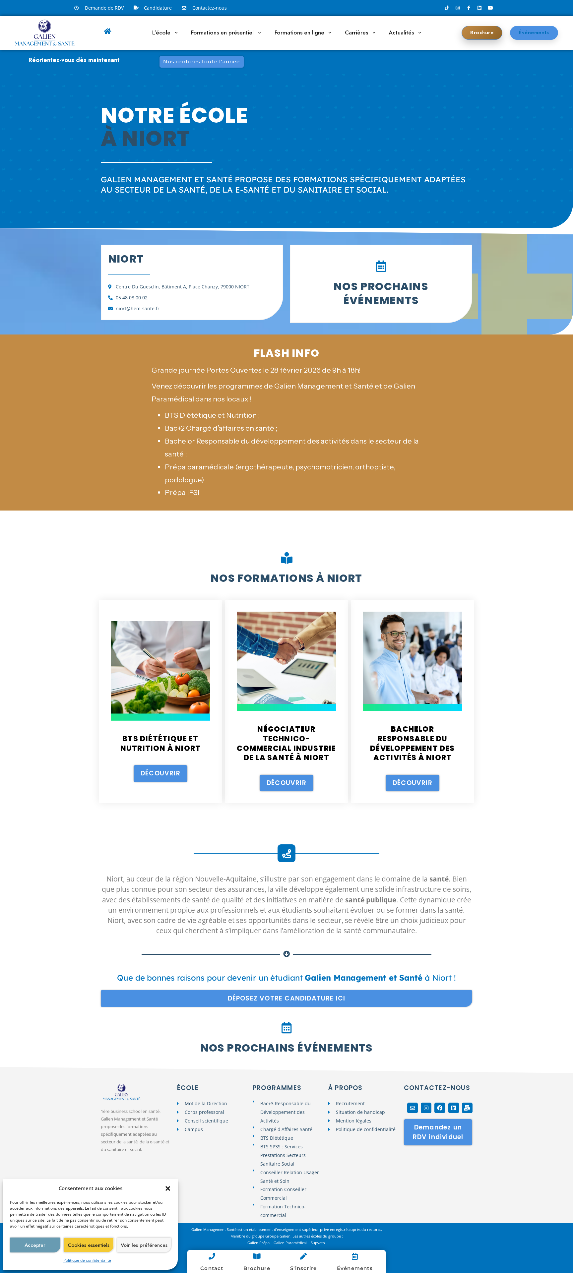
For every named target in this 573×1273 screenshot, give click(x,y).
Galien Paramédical (290, 1242)
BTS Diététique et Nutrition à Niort (160, 744)
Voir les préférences (144, 1245)
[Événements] (355, 1256)
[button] (167, 1188)
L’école (161, 32)
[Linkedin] (479, 8)
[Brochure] (256, 1256)
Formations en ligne (299, 32)
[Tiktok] (446, 8)
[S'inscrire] (303, 1256)
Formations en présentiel (222, 32)
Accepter (35, 1245)
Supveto (318, 1242)
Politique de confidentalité (87, 1260)
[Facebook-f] (468, 8)
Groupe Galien (277, 1236)
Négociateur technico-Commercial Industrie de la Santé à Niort (286, 743)
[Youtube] (490, 8)
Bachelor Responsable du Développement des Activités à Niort (412, 743)
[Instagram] (457, 8)
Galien (252, 1242)
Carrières (356, 32)
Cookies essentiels (88, 1245)
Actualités (401, 32)
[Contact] (212, 1256)
